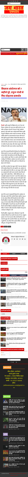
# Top (9, 226)
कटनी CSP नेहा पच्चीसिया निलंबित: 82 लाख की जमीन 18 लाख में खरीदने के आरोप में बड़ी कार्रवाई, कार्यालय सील (16, 304)
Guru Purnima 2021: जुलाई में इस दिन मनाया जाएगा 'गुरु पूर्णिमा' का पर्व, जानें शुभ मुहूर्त (15, 333)
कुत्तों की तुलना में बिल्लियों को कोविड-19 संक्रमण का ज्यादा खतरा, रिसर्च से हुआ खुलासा (17, 413)
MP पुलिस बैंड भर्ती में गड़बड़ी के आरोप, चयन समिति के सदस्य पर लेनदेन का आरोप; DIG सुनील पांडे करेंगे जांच (16, 285)
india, (4, 101)
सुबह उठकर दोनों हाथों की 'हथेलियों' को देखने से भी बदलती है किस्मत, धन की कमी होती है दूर (16, 339)
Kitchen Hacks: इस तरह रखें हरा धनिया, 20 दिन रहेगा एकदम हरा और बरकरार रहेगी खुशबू (17, 420)
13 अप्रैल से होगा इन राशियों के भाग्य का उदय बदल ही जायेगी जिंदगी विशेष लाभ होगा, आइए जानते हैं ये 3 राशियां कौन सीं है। (16, 322)
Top (9, 84)
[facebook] (10, 1)
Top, (7, 101)
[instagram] (17, 1)
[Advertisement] (14, 33)
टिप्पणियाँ (3, 354)
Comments (23, 275)
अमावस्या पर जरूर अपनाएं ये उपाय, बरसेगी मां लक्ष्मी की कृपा (17, 446)
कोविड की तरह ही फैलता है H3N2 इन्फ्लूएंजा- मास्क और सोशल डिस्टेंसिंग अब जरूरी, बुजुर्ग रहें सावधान (17, 401)
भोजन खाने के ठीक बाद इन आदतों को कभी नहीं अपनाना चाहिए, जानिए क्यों (17, 407)
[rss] (15, 1)
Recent (5, 275)
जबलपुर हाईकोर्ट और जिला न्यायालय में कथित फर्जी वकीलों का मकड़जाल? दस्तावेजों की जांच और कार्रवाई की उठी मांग (16, 291)
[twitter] (12, 1)
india (6, 84)
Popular (14, 275)
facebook (23, 253)
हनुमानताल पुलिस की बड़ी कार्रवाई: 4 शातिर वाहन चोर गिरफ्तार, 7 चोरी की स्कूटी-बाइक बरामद (16, 279)
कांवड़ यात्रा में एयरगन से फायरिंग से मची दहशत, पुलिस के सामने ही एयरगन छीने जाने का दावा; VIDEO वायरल (16, 298)
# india (5, 226)
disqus (13, 253)
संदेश (3, 352)
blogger (5, 253)
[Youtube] (14, 362)
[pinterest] (13, 1)
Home (2, 84)
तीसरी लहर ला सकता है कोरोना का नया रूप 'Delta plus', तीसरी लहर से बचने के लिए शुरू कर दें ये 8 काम (17, 426)
